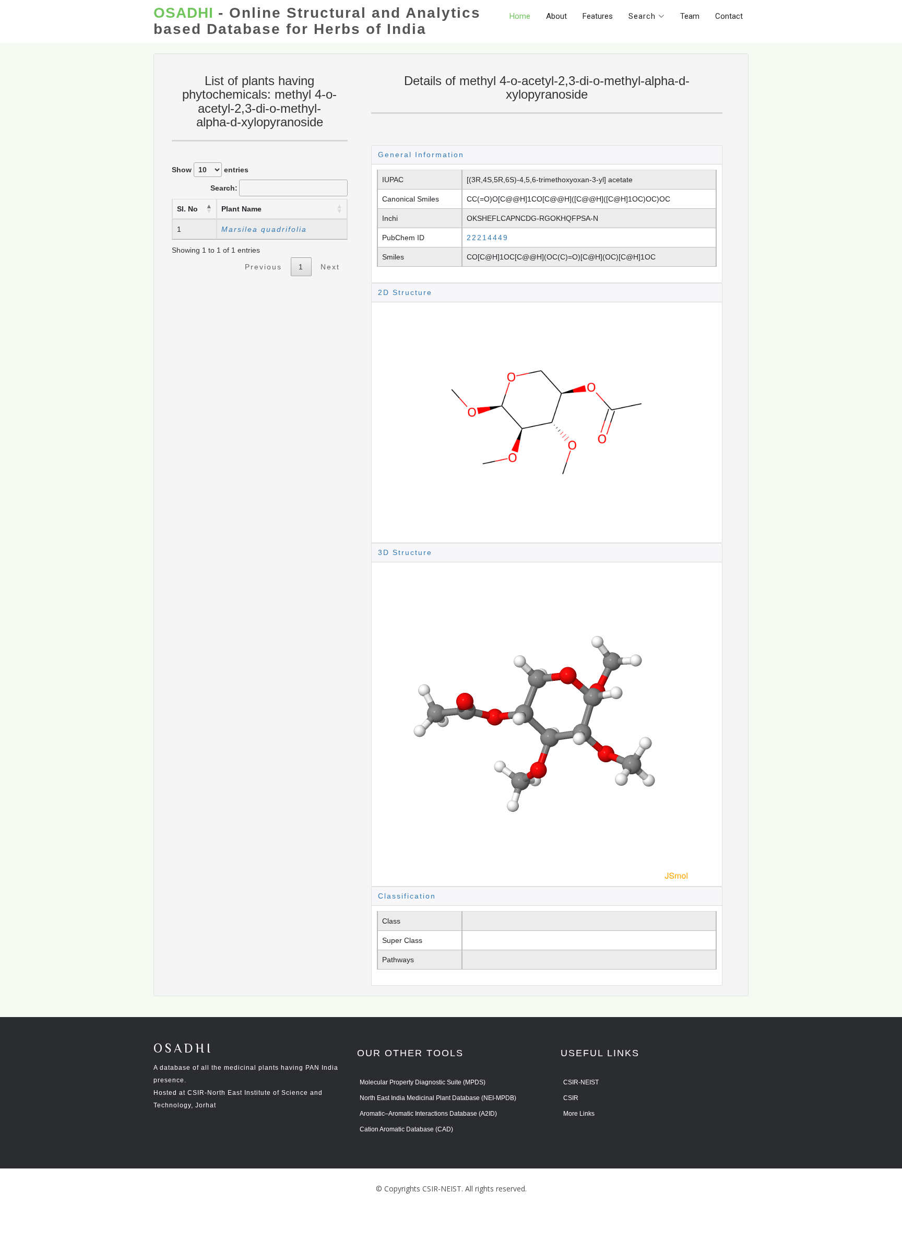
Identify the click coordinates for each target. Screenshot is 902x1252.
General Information (421, 154)
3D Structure (405, 552)
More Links (579, 1113)
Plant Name (241, 209)
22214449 (487, 237)
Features (598, 16)
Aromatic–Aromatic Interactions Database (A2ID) (428, 1113)
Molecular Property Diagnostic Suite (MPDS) (422, 1082)
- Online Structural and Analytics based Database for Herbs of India (317, 21)
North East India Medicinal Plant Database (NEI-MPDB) (438, 1098)
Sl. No (187, 209)
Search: (224, 188)
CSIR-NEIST (581, 1082)
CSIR (570, 1098)
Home (519, 16)
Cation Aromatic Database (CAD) (406, 1129)
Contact (729, 16)
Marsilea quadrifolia (264, 229)
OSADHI (183, 1049)
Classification (407, 896)
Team (689, 16)
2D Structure (405, 292)
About (556, 16)
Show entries (210, 170)
